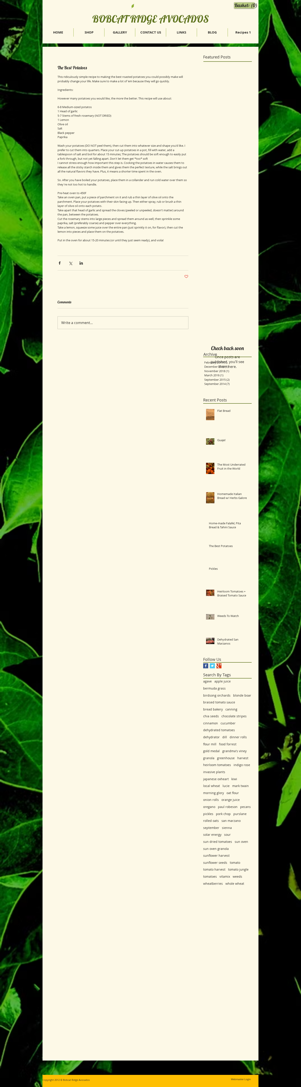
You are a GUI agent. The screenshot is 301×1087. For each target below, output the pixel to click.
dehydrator (211, 737)
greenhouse (226, 758)
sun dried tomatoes (217, 842)
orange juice (230, 800)
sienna (227, 828)
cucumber (228, 723)
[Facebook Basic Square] (205, 665)
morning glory (213, 793)
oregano (209, 807)
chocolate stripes (234, 716)
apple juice (222, 681)
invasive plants (214, 772)
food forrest (227, 744)
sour (227, 834)
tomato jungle (238, 869)
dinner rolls (238, 737)
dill (224, 737)
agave (207, 681)
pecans (245, 807)
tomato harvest (214, 869)
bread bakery (213, 709)
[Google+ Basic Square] (218, 665)
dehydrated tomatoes (219, 730)
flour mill (209, 744)
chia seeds (211, 716)
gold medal (211, 751)
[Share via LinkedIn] (81, 263)
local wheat (211, 786)
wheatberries (213, 883)
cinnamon (210, 723)
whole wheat (234, 883)
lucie (226, 786)
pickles (208, 814)
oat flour (233, 793)
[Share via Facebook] (60, 263)
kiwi (234, 779)
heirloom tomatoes (217, 765)
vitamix (224, 876)
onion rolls (211, 800)
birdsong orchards (216, 695)
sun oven (241, 842)
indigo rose (242, 765)
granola (208, 758)
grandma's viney (234, 751)
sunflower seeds (215, 862)
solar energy (212, 834)
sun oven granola (216, 849)
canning (231, 709)
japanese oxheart (216, 779)
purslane (240, 814)
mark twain (240, 786)
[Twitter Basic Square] (212, 665)
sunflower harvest (216, 855)
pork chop (223, 814)
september (211, 828)
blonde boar (242, 695)
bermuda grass (214, 688)
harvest (242, 758)
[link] (245, 5)
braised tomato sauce (219, 702)
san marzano (231, 821)
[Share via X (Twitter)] (70, 263)
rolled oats (211, 821)
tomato (235, 862)
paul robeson (228, 807)
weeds (237, 876)
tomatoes (210, 876)
